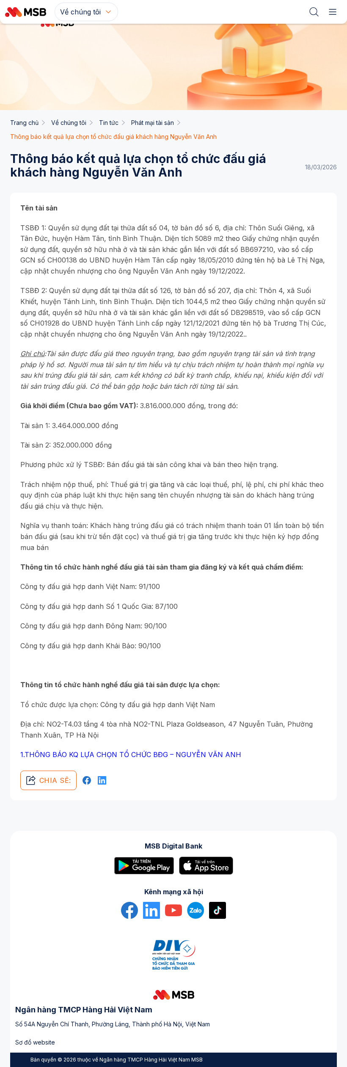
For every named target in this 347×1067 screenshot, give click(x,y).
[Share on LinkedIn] (102, 780)
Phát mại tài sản (152, 122)
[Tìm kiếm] (314, 12)
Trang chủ (24, 122)
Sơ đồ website (35, 1042)
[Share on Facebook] (87, 780)
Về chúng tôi (68, 122)
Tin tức (108, 122)
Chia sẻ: (55, 780)
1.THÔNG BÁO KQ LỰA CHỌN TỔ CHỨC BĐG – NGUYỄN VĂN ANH (130, 754)
